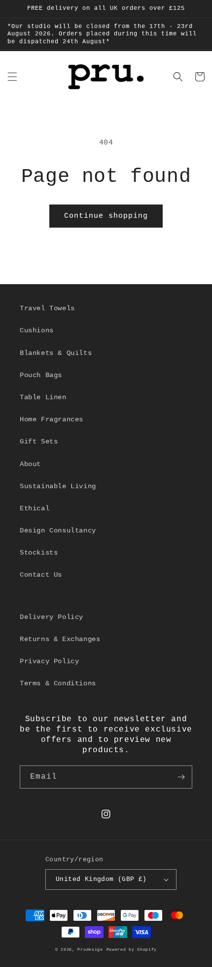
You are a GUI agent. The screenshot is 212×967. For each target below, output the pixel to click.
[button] (12, 77)
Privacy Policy (49, 661)
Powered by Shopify (131, 949)
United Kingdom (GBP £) (101, 879)
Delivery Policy (51, 617)
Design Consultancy (58, 530)
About (30, 464)
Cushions (37, 330)
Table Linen (43, 397)
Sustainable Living (58, 486)
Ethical (34, 508)
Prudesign (90, 949)
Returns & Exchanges (60, 639)
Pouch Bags (41, 375)
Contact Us (41, 575)
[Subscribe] (181, 777)
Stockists (39, 553)
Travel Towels (47, 308)
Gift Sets (39, 441)
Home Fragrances (51, 419)
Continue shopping (106, 216)
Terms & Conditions (58, 683)
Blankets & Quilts (56, 353)
